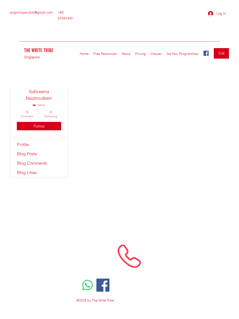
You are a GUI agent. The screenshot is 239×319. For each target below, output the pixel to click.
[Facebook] (206, 53)
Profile (23, 144)
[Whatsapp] (87, 285)
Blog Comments (32, 163)
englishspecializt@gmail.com (31, 12)
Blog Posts (27, 153)
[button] (156, 53)
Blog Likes (27, 172)
